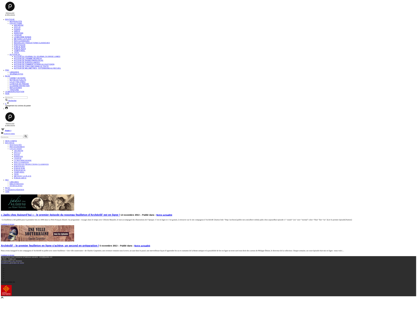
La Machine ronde (22, 37)
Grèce (17, 31)
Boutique (10, 19)
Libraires (14, 72)
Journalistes (16, 74)
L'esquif (18, 35)
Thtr (16, 53)
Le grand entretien (19, 86)
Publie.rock (20, 49)
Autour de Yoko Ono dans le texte (31, 66)
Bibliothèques (17, 184)
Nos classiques (21, 41)
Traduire (14, 90)
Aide (7, 94)
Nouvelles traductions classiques (32, 43)
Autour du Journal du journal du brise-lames (37, 56)
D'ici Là (17, 27)
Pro (7, 70)
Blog (7, 76)
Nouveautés (16, 21)
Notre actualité (18, 80)
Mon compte (11, 141)
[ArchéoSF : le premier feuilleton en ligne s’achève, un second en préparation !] (37, 287)
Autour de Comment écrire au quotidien (34, 64)
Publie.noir (19, 47)
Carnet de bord (17, 78)
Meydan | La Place (22, 39)
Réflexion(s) (16, 88)
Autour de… (16, 55)
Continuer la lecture (7, 224)
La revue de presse (19, 84)
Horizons (18, 33)
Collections (16, 23)
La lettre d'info (17, 82)
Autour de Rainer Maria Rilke (28, 60)
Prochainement (17, 147)
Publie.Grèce (20, 178)
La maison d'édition (14, 92)
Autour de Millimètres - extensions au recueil (37, 68)
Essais (17, 29)
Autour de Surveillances (27, 62)
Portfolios (19, 45)
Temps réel (19, 51)
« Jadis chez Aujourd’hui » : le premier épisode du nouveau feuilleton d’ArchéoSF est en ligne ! (60, 214)
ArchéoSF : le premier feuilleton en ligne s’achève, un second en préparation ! (50, 245)
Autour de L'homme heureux (28, 58)
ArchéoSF (19, 25)
